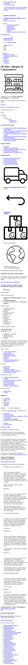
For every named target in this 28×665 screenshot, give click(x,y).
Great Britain (15, 654)
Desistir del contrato (5, 427)
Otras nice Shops (8, 424)
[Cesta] (15, 49)
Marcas (5, 117)
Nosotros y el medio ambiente (11, 385)
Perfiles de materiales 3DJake (11, 377)
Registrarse (6, 368)
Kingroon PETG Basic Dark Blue (12, 158)
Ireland (10, 639)
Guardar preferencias (6, 607)
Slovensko (13, 650)
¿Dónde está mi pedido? (13, 25)
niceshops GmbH (12, 410)
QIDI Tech (6, 146)
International (14, 625)
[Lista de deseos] (5, 47)
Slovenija (12, 649)
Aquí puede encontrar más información (10, 282)
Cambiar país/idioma (15, 408)
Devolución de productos (10, 355)
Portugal (11, 647)
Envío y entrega (8, 353)
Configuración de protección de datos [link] (13, 420)
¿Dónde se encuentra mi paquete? (12, 370)
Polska (10, 646)
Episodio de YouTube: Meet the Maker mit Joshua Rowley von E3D (14, 140)
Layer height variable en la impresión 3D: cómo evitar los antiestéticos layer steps (15, 131)
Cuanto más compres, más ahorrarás (12, 380)
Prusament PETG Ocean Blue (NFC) (13, 152)
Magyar (11, 642)
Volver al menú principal (10, 2)
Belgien (11, 626)
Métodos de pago (11, 29)
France (10, 636)
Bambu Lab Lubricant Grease (11, 148)
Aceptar (3, 457)
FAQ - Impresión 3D (9, 383)
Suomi (10, 652)
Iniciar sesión (7, 366)
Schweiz (11, 656)
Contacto (9, 30)
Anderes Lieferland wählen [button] (7, 622)
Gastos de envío (11, 27)
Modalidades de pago (9, 354)
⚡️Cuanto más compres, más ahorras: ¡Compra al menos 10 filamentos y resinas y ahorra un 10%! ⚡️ (15, 9)
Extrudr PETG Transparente (11, 150)
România (12, 663)
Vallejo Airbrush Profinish (10, 159)
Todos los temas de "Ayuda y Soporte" (16, 32)
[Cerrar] (1, 13)
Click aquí (3, 104)
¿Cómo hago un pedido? (10, 351)
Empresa (6, 423)
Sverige (11, 653)
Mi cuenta (6, 357)
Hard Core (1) (13, 122)
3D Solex (9, 119)
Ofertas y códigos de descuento (11, 360)
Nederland (13, 643)
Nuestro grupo (7, 391)
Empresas (6, 358)
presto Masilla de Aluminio (10, 162)
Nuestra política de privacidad (8, 461)
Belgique (12, 628)
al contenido (7, 3)
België (10, 629)
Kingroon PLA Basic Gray (10, 161)
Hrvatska (12, 638)
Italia (9, 640)
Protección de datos (8, 414)
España (10, 635)
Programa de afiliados (9, 381)
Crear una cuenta (8, 45)
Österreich (12, 645)
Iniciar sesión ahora (8, 40)
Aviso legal (6, 413)
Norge (10, 661)
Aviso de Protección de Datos (19, 454)
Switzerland (14, 660)
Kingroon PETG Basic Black (11, 164)
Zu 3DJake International (7, 620)
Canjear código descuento (10, 372)
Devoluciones (10, 26)
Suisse (10, 657)
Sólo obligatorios (10, 457)
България (12, 631)
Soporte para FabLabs (9, 384)
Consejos (6, 378)
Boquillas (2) (13, 120)
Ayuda (5, 23)
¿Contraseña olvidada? (9, 369)
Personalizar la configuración (7, 458)
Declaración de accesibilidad (11, 419)
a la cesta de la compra (9, 4)
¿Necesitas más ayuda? (9, 361)
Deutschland (14, 633)
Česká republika (17, 632)
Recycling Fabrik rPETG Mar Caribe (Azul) (15, 149)
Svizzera (11, 659)
